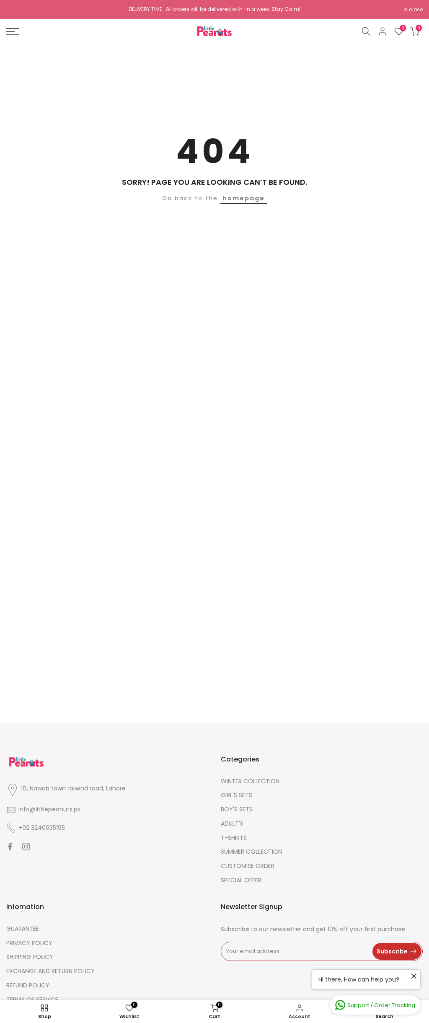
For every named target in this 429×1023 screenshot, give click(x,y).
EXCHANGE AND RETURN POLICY (50, 971)
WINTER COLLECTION (250, 781)
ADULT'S (232, 823)
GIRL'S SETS (236, 795)
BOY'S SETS (237, 809)
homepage (243, 198)
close (17, 9)
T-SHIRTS (234, 838)
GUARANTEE (22, 929)
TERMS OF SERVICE (32, 999)
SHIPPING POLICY (29, 957)
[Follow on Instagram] (26, 847)
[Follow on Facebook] (10, 847)
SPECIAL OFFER (241, 880)
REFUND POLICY (27, 985)
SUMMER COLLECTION (251, 851)
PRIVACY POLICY (29, 943)
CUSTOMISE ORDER (247, 866)
